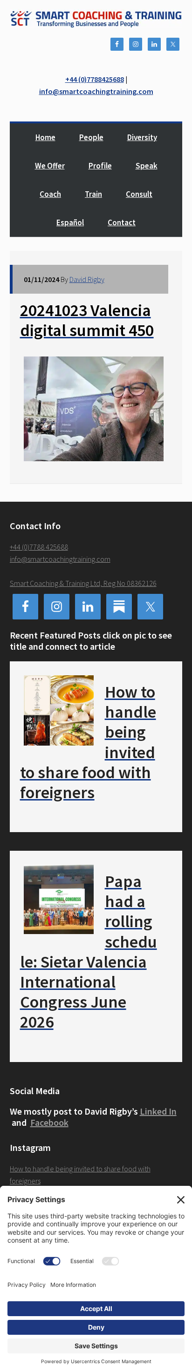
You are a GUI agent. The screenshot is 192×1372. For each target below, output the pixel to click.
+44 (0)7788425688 (94, 79)
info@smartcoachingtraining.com (96, 91)
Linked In (158, 1111)
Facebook (49, 1122)
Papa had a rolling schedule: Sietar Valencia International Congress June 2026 (88, 951)
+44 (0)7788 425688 (39, 546)
